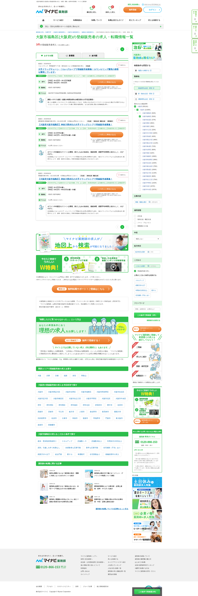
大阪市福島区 (146, 116)
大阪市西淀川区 (54, 392)
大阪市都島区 (146, 113)
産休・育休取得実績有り (47, 441)
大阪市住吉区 (119, 392)
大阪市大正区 (146, 130)
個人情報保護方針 (103, 586)
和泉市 (75, 418)
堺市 (39, 405)
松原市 (54, 418)
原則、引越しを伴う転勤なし (49, 448)
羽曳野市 (96, 418)
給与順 (94, 56)
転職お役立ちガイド (116, 20)
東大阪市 (119, 418)
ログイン (152, 10)
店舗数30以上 (96, 441)
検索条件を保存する (153, 320)
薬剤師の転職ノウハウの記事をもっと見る (112, 509)
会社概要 (39, 586)
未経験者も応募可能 (73, 448)
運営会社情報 (112, 574)
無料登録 (132, 10)
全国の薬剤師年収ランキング (144, 565)
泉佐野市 (93, 412)
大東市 (64, 418)
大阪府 (140, 106)
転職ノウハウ (97, 20)
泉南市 (40, 425)
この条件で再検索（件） (147, 315)
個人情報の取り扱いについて (90, 565)
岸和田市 (98, 405)
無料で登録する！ (83, 340)
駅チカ (69, 454)
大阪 (39, 376)
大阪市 (40, 392)
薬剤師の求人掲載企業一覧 (117, 571)
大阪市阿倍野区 (103, 392)
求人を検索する (154, 20)
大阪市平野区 (91, 398)
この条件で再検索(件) (147, 592)
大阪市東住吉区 (147, 166)
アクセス (50, 586)
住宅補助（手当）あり (112, 448)
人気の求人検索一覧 (114, 568)
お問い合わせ (85, 571)
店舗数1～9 (81, 441)
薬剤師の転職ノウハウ (142, 556)
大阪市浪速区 (146, 136)
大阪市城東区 (86, 392)
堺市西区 (62, 405)
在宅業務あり (95, 454)
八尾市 (82, 412)
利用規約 (84, 568)
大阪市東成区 (146, 146)
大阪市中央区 (121, 398)
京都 (57, 376)
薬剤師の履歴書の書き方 (143, 559)
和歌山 (83, 376)
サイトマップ (85, 574)
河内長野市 (42, 418)
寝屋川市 (117, 412)
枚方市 (71, 412)
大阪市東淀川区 (147, 143)
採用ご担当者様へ (134, 4)
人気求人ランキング (114, 565)
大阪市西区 (146, 123)
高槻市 (40, 412)
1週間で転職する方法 (142, 568)
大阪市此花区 (146, 120)
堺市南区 (74, 405)
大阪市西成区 (146, 169)
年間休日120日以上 (114, 441)
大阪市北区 (106, 398)
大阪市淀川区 (43, 398)
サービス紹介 (58, 20)
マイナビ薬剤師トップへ (89, 556)
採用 (76, 586)
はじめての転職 (140, 562)
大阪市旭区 (146, 153)
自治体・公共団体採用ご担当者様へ (92, 562)
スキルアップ (67, 441)
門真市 (108, 418)
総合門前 (58, 454)
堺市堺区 (49, 405)
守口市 (61, 412)
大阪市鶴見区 (58, 398)
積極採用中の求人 (112, 454)
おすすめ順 (48, 56)
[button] (122, 65)
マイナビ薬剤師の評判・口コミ (145, 571)
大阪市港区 (146, 126)
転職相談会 (77, 20)
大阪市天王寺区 (147, 133)
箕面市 (85, 418)
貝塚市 (50, 412)
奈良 (74, 376)
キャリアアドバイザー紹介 (117, 562)
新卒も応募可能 (92, 448)
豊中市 (109, 405)
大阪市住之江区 (75, 398)
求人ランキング (135, 20)
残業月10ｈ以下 (44, 454)
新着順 (71, 56)
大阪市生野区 (70, 392)
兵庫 (48, 376)
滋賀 (65, 376)
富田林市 (105, 412)
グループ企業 (87, 586)
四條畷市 (51, 425)
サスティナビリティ (64, 586)
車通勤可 (81, 454)
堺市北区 (86, 405)
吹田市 (120, 405)
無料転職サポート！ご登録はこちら (81, 289)
